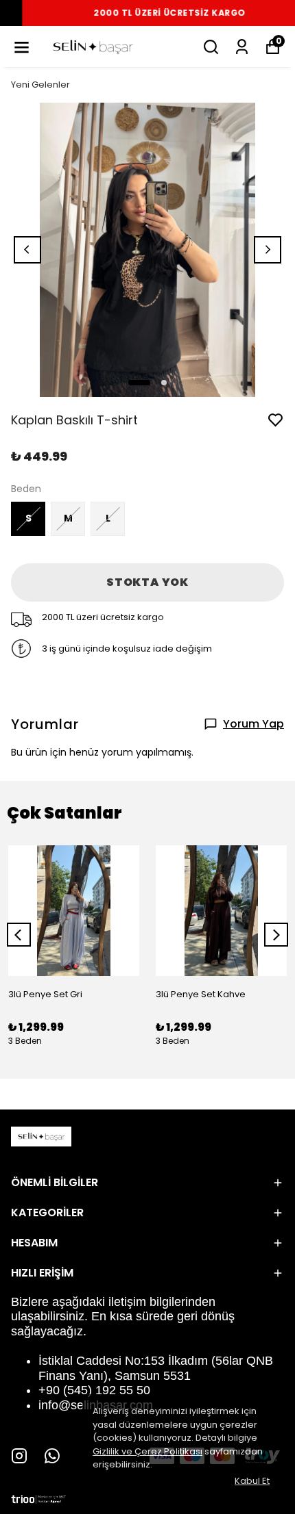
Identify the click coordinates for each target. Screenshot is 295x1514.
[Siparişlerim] (241, 46)
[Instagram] (19, 1456)
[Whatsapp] (52, 1456)
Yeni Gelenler (40, 84)
